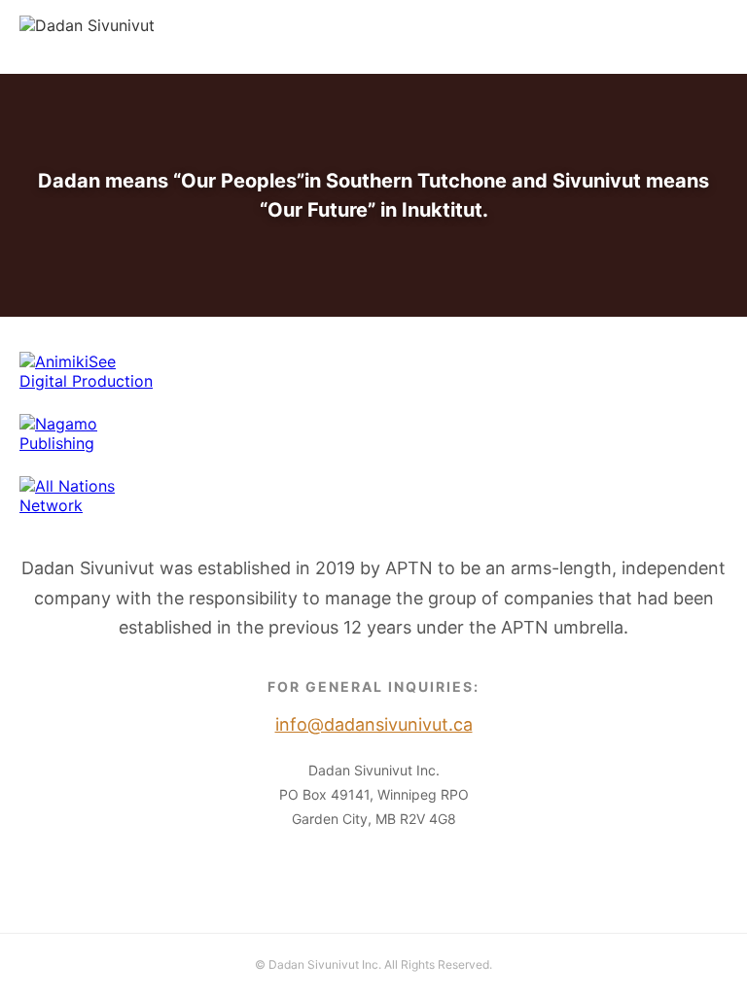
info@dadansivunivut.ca (640, 37)
